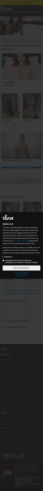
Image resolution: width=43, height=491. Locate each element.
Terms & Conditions (20, 241)
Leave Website (21, 276)
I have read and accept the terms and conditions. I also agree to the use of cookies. (21, 261)
